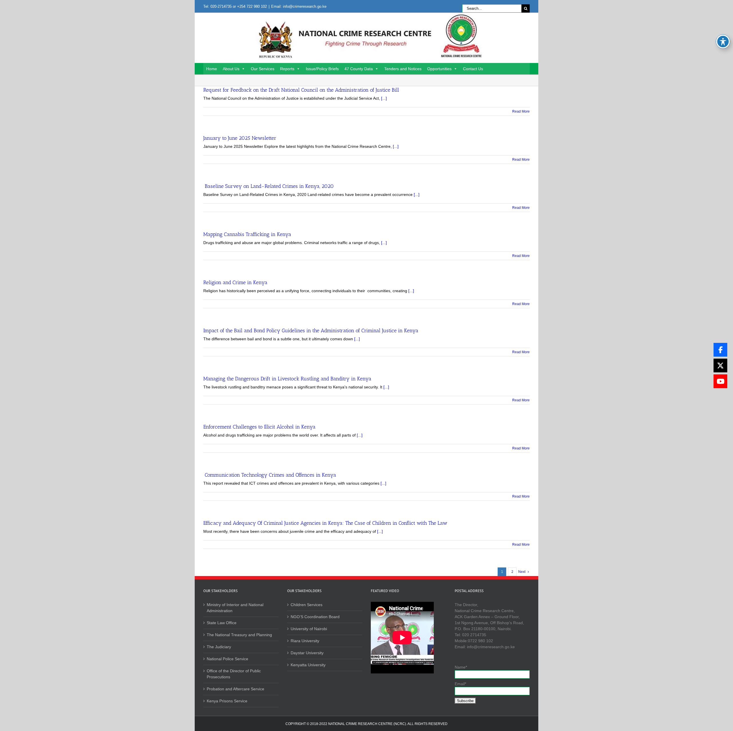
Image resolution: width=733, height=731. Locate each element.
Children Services (306, 604)
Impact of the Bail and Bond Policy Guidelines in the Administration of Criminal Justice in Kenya (310, 330)
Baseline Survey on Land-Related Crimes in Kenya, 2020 (268, 186)
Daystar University (307, 653)
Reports (287, 68)
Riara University (305, 640)
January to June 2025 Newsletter (239, 138)
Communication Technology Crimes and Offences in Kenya (269, 475)
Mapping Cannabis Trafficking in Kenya (247, 234)
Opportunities (439, 68)
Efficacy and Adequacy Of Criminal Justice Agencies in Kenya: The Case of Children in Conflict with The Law (325, 523)
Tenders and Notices (402, 68)
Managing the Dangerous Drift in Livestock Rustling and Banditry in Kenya (287, 379)
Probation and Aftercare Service (235, 689)
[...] (384, 98)
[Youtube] (720, 381)
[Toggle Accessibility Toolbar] (723, 41)
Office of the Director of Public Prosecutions (234, 674)
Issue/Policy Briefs (322, 68)
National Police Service (227, 659)
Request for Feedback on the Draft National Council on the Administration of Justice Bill (301, 90)
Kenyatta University (308, 665)
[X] (720, 365)
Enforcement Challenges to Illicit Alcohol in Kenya (259, 427)
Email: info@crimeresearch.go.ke (298, 6)
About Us (231, 68)
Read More (521, 111)
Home (211, 68)
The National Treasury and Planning (239, 634)
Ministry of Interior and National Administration (235, 607)
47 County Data (358, 68)
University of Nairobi (309, 628)
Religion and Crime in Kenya (235, 282)
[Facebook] (720, 350)
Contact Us (473, 68)
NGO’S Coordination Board (315, 616)
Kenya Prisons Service (227, 701)
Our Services (262, 68)
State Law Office (222, 622)
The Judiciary (219, 646)
